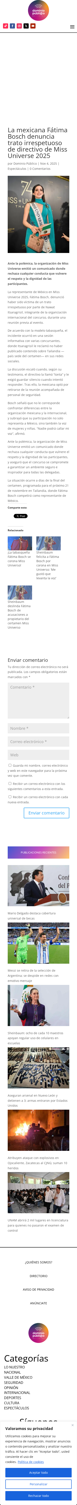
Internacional (17, 1392)
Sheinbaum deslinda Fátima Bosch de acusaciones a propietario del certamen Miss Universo (19, 614)
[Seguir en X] (26, 26)
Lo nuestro (14, 1367)
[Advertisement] (38, 73)
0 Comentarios (40, 169)
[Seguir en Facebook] (12, 26)
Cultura (11, 1403)
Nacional (12, 1372)
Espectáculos (17, 169)
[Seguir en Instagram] (19, 26)
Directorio (38, 1276)
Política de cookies (31, 1462)
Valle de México (18, 1377)
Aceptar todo (38, 1472)
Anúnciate (38, 1303)
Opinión (11, 1387)
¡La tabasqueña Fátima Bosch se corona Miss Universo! (19, 558)
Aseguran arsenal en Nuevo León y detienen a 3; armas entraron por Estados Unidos (38, 1100)
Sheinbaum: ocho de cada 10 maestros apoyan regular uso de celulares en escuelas (35, 1038)
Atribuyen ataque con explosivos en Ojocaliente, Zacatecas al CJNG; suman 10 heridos (37, 1163)
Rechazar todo (38, 1496)
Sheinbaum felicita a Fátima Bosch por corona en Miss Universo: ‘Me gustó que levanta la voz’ (47, 565)
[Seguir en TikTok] (5, 26)
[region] (38, 1463)
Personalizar (38, 1484)
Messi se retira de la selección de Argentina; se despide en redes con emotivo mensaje (33, 975)
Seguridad (13, 1382)
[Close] (72, 1425)
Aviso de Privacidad (38, 1289)
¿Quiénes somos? (38, 1262)
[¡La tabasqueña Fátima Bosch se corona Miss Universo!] (20, 543)
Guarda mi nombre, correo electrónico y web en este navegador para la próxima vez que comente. (38, 770)
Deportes (12, 1397)
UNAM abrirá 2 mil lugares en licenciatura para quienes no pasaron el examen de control (38, 1225)
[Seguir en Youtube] (33, 26)
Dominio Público (25, 163)
